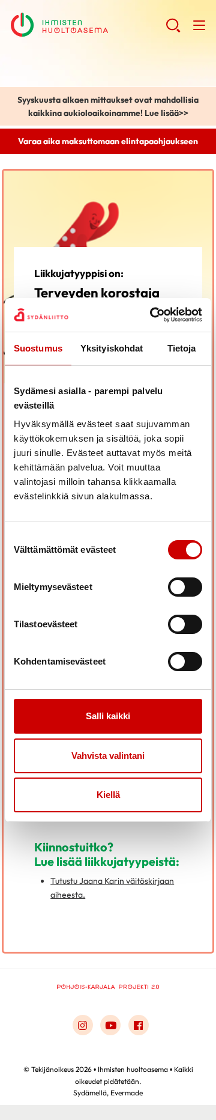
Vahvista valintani (108, 755)
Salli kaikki (108, 716)
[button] (173, 30)
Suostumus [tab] (38, 348)
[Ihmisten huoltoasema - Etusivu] (108, 987)
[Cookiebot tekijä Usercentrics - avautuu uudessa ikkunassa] (152, 315)
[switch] (185, 587)
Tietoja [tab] (181, 348)
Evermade (126, 1092)
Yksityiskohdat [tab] (111, 348)
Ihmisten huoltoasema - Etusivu (88, 25)
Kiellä (108, 795)
